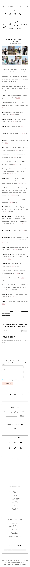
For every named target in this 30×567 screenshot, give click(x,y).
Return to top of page (8, 560)
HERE (18, 98)
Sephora (15, 506)
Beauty (15, 525)
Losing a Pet (24, 311)
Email (3, 369)
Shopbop (15, 508)
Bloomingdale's (15, 494)
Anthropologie (15, 491)
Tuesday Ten (15, 535)
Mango (15, 497)
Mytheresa (15, 499)
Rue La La (15, 504)
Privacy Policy (17, 560)
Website (3, 374)
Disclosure (17, 562)
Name (3, 364)
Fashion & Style (15, 526)
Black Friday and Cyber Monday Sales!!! (7, 313)
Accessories (15, 523)
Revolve (15, 502)
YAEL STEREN (15, 25)
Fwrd (15, 495)
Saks (15, 505)
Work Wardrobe (15, 536)
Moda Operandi (15, 498)
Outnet (15, 501)
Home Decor (15, 530)
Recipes (15, 533)
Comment (4, 344)
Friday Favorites (15, 528)
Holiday (15, 529)
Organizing (15, 532)
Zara (15, 509)
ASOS (15, 492)
